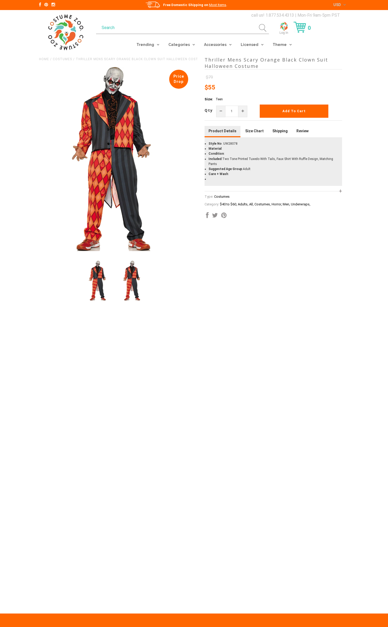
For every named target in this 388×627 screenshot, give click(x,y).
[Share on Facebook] (207, 216)
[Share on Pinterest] (224, 216)
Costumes (62, 59)
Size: (209, 99)
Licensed (249, 45)
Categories (179, 45)
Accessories (215, 45)
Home (44, 59)
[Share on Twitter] (215, 216)
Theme (280, 45)
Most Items (217, 5)
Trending (145, 45)
